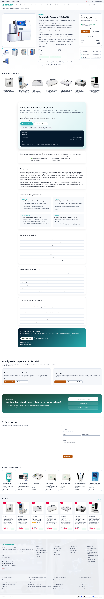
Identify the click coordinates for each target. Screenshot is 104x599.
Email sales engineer (22, 381)
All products (90, 546)
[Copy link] (57, 65)
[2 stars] (66, 431)
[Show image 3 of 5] (24, 52)
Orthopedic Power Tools (47, 4)
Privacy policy (39, 548)
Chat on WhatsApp (83, 407)
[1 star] (64, 431)
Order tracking (56, 550)
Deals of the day (57, 548)
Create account (98, 1)
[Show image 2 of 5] (15, 52)
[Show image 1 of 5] (6, 52)
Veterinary (77, 4)
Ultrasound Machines (92, 548)
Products (7, 8)
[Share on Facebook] (54, 65)
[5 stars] (73, 431)
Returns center (56, 554)
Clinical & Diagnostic (21, 4)
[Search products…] (86, 4)
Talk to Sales (90, 36)
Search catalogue (91, 561)
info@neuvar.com (15, 1)
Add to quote (95, 31)
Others (88, 557)
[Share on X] (49, 65)
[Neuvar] (7, 5)
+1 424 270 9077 (6, 1)
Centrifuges (89, 550)
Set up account (73, 546)
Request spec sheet (9, 381)
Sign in (93, 1)
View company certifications (75, 381)
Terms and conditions (41, 550)
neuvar (54, 61)
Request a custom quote (83, 399)
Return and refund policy (42, 552)
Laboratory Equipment (33, 4)
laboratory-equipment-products (45, 61)
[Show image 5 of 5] (6, 61)
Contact (38, 554)
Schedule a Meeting (41, 123)
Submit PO (72, 552)
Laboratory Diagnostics (92, 555)
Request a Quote (26, 123)
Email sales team (83, 403)
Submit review (67, 456)
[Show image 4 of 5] (32, 52)
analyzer (65, 61)
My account (73, 548)
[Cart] (89, 4)
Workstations (58, 4)
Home (3, 8)
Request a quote (74, 550)
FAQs (54, 552)
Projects (38, 556)
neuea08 (70, 61)
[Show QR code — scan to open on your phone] (59, 65)
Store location (56, 546)
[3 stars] (68, 431)
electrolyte (60, 61)
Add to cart (85, 31)
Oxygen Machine (91, 559)
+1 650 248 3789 (12, 565)
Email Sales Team (26, 338)
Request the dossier (60, 381)
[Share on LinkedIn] (51, 65)
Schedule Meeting (40, 338)
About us (38, 546)
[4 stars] (71, 431)
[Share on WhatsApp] (43, 65)
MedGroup (41, 14)
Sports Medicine (68, 4)
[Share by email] (46, 65)
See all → (99, 499)
